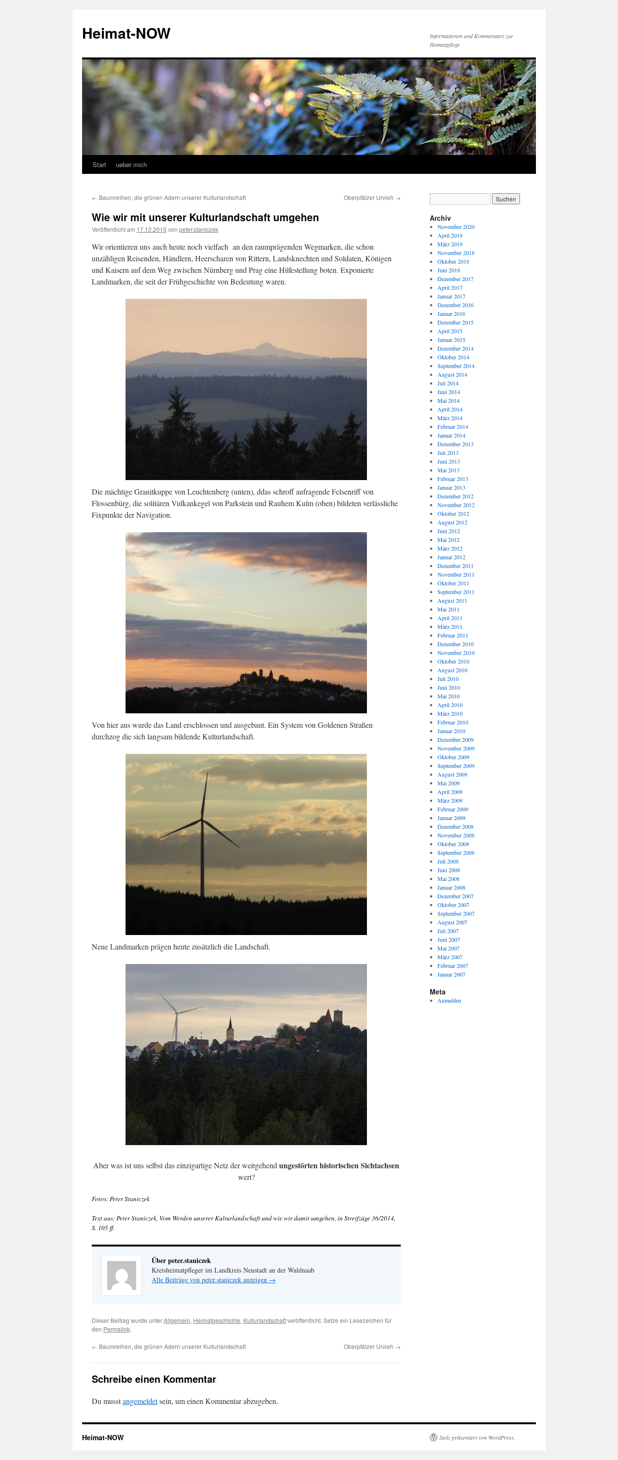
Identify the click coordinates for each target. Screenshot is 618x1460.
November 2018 (456, 252)
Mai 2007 (448, 948)
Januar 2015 (451, 339)
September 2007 (456, 913)
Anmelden (449, 1000)
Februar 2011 (452, 635)
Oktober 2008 (453, 844)
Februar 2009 (452, 809)
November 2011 (456, 574)
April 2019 (450, 235)
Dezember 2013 (455, 444)
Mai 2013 (448, 470)
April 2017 (450, 287)
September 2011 (456, 591)
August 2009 (452, 774)
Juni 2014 (448, 392)
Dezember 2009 (455, 739)
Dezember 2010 (455, 644)
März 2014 (450, 418)
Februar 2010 (452, 722)
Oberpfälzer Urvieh (372, 197)
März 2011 (450, 626)
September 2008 (456, 852)
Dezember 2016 (455, 305)
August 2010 (452, 670)
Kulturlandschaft (264, 1320)
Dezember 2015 (455, 322)
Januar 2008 (451, 887)
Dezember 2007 (455, 896)
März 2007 (450, 957)
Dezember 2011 (455, 565)
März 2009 (450, 800)
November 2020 (456, 226)
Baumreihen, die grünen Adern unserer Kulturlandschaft (169, 197)
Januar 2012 (451, 557)
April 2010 (450, 705)
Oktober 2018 (453, 261)
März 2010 (450, 713)
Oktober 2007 (453, 904)
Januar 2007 (451, 974)
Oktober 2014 (453, 357)
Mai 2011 (448, 609)
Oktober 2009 (453, 757)
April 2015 (450, 331)
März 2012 (450, 548)
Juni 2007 (448, 939)
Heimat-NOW (126, 32)
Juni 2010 (448, 687)
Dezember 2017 (455, 279)
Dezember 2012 (455, 496)
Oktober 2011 (453, 583)
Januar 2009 (451, 818)
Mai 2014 (448, 400)
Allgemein (177, 1320)
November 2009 (456, 748)
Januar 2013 (451, 487)
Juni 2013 (448, 461)
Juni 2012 (448, 531)
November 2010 (456, 652)
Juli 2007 (448, 931)
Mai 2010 (448, 696)
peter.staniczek (198, 229)
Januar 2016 (451, 313)
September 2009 (456, 765)
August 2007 (452, 922)
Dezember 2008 (455, 826)
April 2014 (450, 409)
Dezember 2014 (455, 348)
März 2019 (450, 244)
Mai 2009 (448, 783)
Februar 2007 (452, 965)
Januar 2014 (451, 435)
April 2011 (450, 618)
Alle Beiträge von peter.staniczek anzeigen (214, 1279)
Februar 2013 (452, 478)
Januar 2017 (451, 296)
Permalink (116, 1329)
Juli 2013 (448, 452)
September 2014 (456, 365)
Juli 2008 (448, 861)
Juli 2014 (448, 383)
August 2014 (452, 374)
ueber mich (131, 164)
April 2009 (450, 791)
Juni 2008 (448, 870)
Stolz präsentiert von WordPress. (477, 1437)
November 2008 (456, 835)
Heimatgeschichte (216, 1320)
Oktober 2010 (453, 661)
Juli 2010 (448, 678)
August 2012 (452, 522)
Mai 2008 (448, 878)
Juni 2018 (448, 270)
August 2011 (452, 600)
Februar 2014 (452, 426)
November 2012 (456, 505)
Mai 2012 (448, 539)
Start (99, 164)
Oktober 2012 (453, 513)
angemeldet (140, 1401)
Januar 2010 (451, 731)
